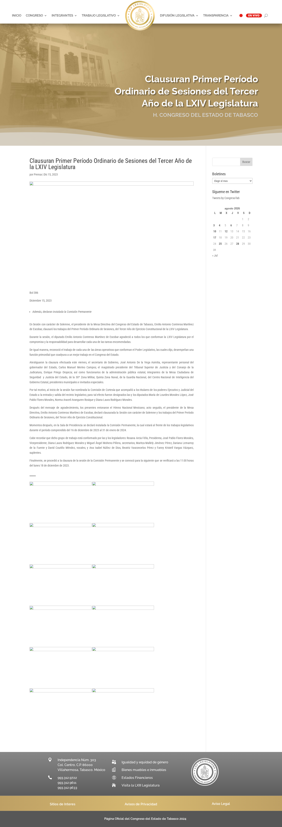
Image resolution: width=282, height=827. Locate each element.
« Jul (215, 255)
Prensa (38, 174)
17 (214, 237)
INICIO (16, 15)
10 (214, 231)
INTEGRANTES (62, 15)
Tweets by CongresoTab (225, 198)
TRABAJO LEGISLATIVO (99, 15)
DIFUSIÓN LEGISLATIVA (177, 15)
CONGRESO (34, 15)
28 (237, 243)
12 (226, 231)
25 (220, 243)
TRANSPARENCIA (216, 15)
